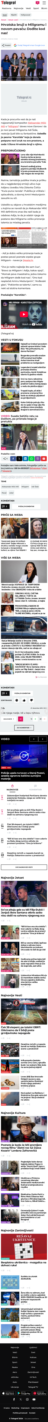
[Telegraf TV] (34, 1399)
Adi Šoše (35, 487)
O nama (7, 1408)
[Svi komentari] (16, 700)
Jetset (3, 20)
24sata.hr (28, 260)
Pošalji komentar (26, 506)
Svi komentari (24, 727)
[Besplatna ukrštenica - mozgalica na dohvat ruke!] (24, 1247)
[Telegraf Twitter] (20, 1399)
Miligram (13, 126)
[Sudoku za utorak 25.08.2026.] (10, 1282)
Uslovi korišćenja (37, 478)
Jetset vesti (13, 20)
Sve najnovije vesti (24, 867)
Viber (44, 468)
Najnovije (12, 877)
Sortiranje (6, 700)
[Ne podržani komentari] (31, 700)
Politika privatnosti (20, 1413)
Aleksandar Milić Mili (10, 487)
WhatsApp (35, 468)
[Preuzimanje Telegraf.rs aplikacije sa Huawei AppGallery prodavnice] (39, 1393)
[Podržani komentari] (24, 700)
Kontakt (32, 1413)
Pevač (4, 493)
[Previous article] (2, 711)
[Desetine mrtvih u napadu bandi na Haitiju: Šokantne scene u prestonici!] (10, 1050)
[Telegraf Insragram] (27, 1399)
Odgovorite (8, 719)
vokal (11, 493)
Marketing (15, 1408)
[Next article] (46, 711)
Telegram (6, 471)
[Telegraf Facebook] (14, 1399)
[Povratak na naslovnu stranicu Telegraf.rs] (8, 3)
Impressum (25, 1408)
